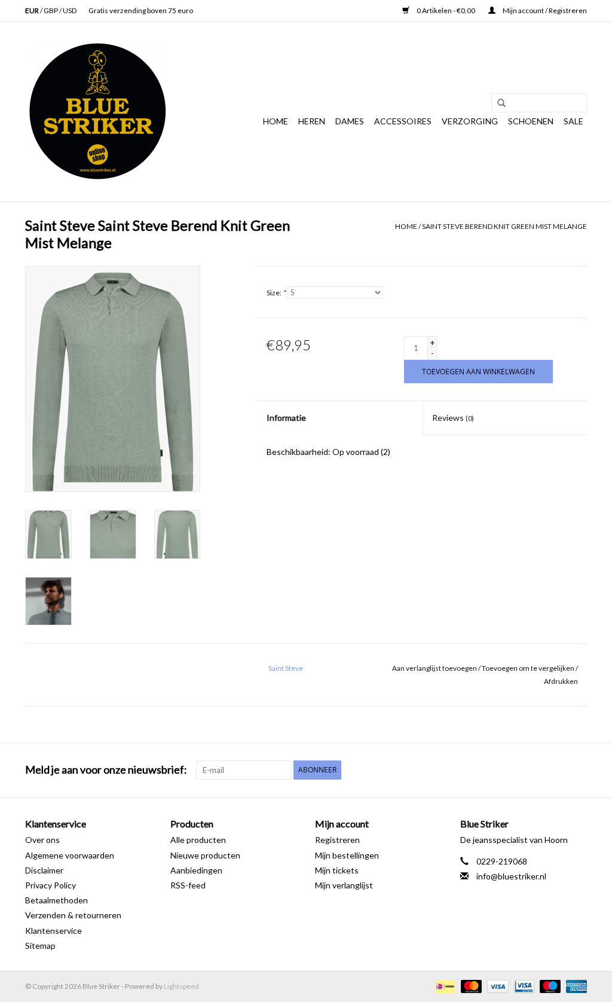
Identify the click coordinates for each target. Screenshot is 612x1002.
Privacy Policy (50, 885)
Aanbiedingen (196, 870)
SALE (573, 121)
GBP (51, 10)
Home (275, 121)
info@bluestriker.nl (511, 876)
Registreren (337, 840)
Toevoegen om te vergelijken (529, 668)
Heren (311, 121)
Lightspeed (181, 986)
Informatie (286, 418)
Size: (276, 292)
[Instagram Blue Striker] (577, 770)
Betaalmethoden (56, 900)
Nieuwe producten (205, 855)
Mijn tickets (337, 870)
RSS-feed (188, 885)
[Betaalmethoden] (444, 985)
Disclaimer (44, 870)
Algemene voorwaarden (69, 855)
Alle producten (198, 840)
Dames (349, 121)
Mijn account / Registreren (544, 10)
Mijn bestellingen (347, 855)
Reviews (453, 418)
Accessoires (403, 121)
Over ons (42, 840)
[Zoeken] (497, 103)
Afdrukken (561, 681)
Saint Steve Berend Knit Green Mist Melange (504, 226)
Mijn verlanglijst (344, 885)
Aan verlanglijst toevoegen (434, 668)
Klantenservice (53, 930)
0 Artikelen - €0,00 (445, 10)
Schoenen (530, 121)
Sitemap (40, 945)
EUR (32, 10)
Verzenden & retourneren (73, 915)
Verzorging (470, 121)
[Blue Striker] (98, 112)
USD (69, 10)
